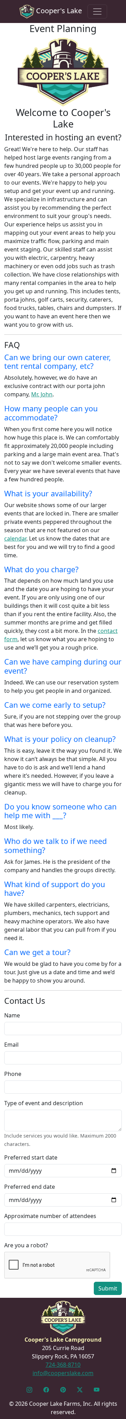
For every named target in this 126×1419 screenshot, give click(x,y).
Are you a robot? (26, 1245)
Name (12, 1015)
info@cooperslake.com (63, 1373)
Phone (12, 1074)
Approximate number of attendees (50, 1216)
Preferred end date (29, 1187)
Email (11, 1044)
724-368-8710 (63, 1364)
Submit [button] (107, 1288)
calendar (15, 538)
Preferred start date (30, 1157)
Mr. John (41, 394)
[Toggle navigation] (97, 11)
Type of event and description (43, 1103)
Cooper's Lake (58, 10)
